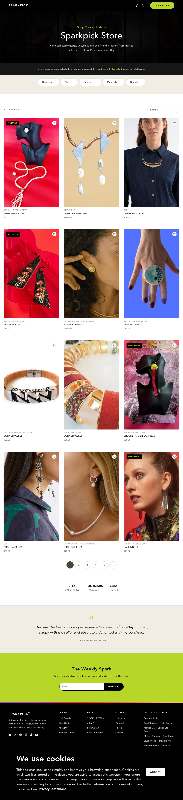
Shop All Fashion (95, 732)
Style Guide (64, 723)
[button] (54, 123)
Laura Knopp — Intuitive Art (157, 740)
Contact (119, 732)
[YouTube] (36, 735)
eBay (90, 723)
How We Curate (66, 732)
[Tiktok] (31, 735)
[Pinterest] (20, 735)
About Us (63, 727)
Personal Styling (151, 718)
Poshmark (93, 727)
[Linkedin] (26, 735)
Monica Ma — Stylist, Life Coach (156, 729)
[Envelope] (10, 735)
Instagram (120, 718)
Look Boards (65, 718)
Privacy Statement (52, 789)
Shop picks (162, 5)
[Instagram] (15, 735)
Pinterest (119, 723)
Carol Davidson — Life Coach (158, 723)
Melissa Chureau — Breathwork (159, 736)
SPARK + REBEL (96, 718)
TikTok (118, 727)
